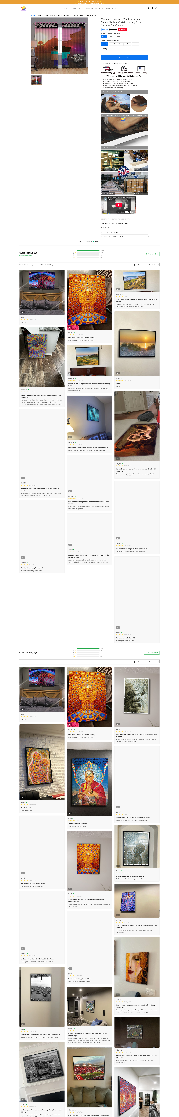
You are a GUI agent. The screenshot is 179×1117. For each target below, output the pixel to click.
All (36, 15)
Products (72, 8)
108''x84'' (112, 44)
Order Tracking (111, 8)
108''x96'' (127, 44)
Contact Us (99, 8)
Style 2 (111, 36)
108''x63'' (117, 41)
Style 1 (119, 33)
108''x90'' (120, 44)
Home (65, 8)
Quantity (104, 49)
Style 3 (118, 36)
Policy (80, 8)
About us (89, 8)
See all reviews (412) (26, 255)
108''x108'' (135, 44)
